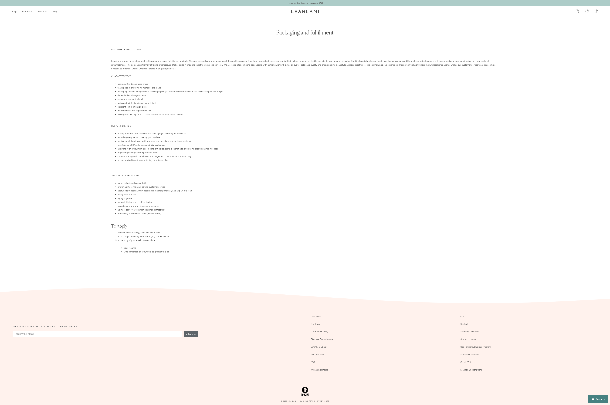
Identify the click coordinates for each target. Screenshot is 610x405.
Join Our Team (318, 354)
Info (462, 316)
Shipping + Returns (469, 331)
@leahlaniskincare (319, 369)
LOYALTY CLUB (318, 346)
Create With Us (467, 362)
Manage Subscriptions (471, 369)
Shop (14, 11)
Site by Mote (323, 401)
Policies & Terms (306, 401)
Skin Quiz (42, 11)
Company (316, 316)
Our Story (27, 11)
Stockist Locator (468, 339)
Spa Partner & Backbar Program (475, 346)
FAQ (313, 362)
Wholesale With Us (469, 354)
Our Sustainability (319, 331)
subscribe (191, 334)
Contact (464, 324)
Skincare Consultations (322, 339)
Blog (54, 11)
